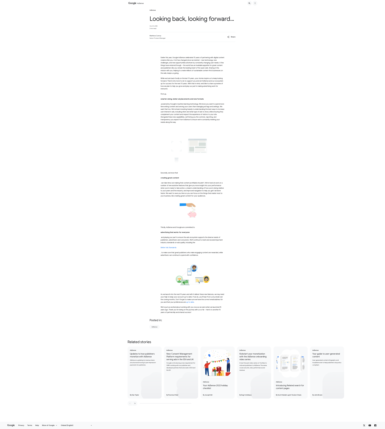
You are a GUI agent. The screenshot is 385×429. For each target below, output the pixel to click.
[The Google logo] (11, 425)
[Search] (249, 3)
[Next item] (135, 403)
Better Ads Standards (168, 248)
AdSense (154, 327)
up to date (190, 302)
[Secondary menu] (255, 3)
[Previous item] (130, 403)
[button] (231, 37)
